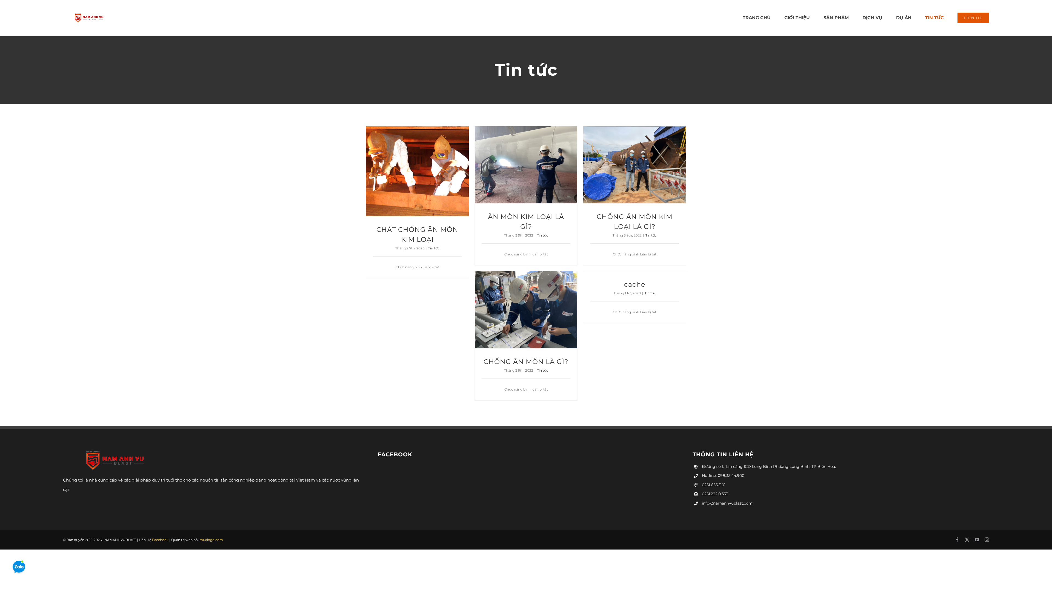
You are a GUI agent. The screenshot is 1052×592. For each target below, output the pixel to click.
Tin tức (433, 248)
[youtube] (977, 539)
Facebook (160, 540)
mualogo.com (211, 540)
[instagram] (987, 539)
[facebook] (957, 539)
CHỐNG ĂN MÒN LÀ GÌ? (526, 362)
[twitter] (967, 539)
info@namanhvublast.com (727, 503)
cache (634, 284)
